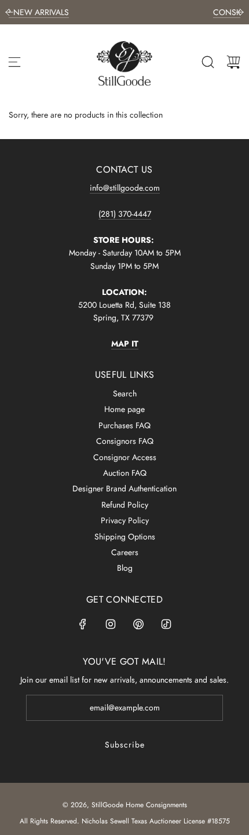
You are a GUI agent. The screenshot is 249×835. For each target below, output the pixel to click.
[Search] (208, 62)
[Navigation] (14, 62)
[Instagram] (110, 624)
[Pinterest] (138, 624)
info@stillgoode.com (125, 188)
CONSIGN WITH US (193, 12)
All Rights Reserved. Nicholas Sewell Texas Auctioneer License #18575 (125, 821)
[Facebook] (83, 624)
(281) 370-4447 (124, 214)
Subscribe (125, 744)
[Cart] (233, 62)
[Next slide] (239, 12)
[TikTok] (166, 624)
